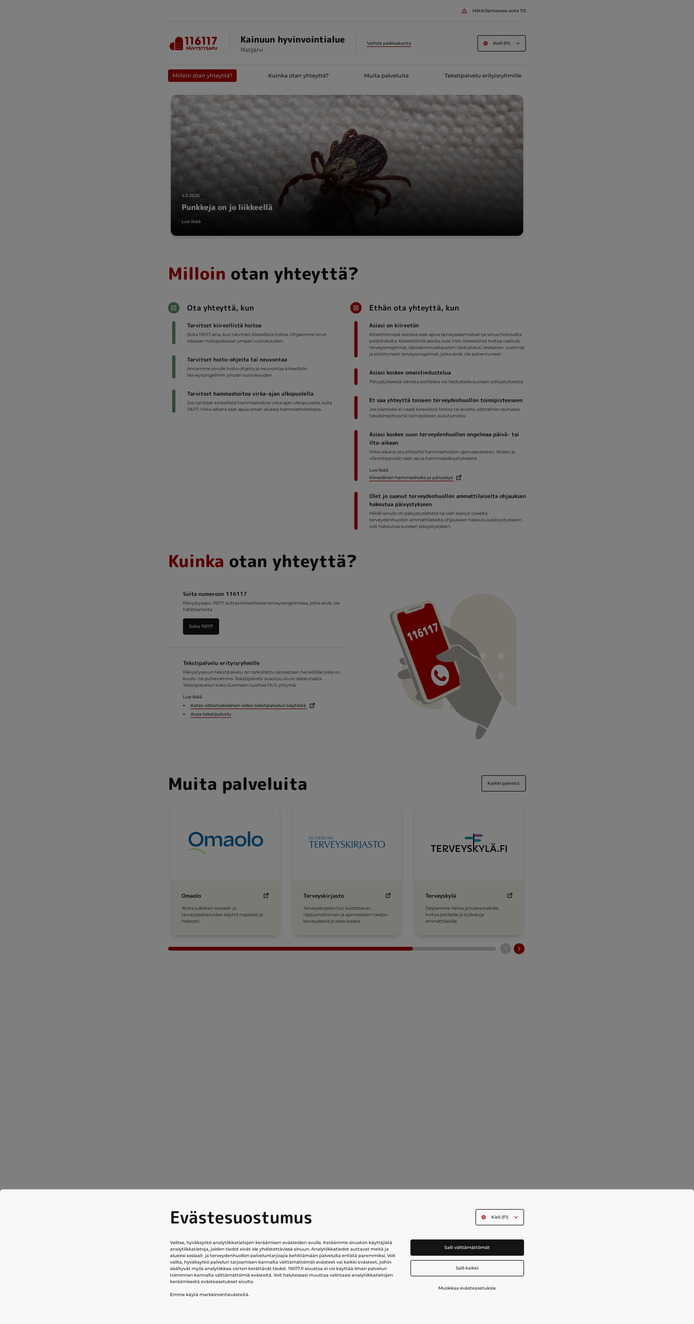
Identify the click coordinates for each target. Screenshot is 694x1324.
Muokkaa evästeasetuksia (467, 1288)
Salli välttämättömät (467, 1247)
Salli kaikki (467, 1268)
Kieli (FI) (499, 1217)
